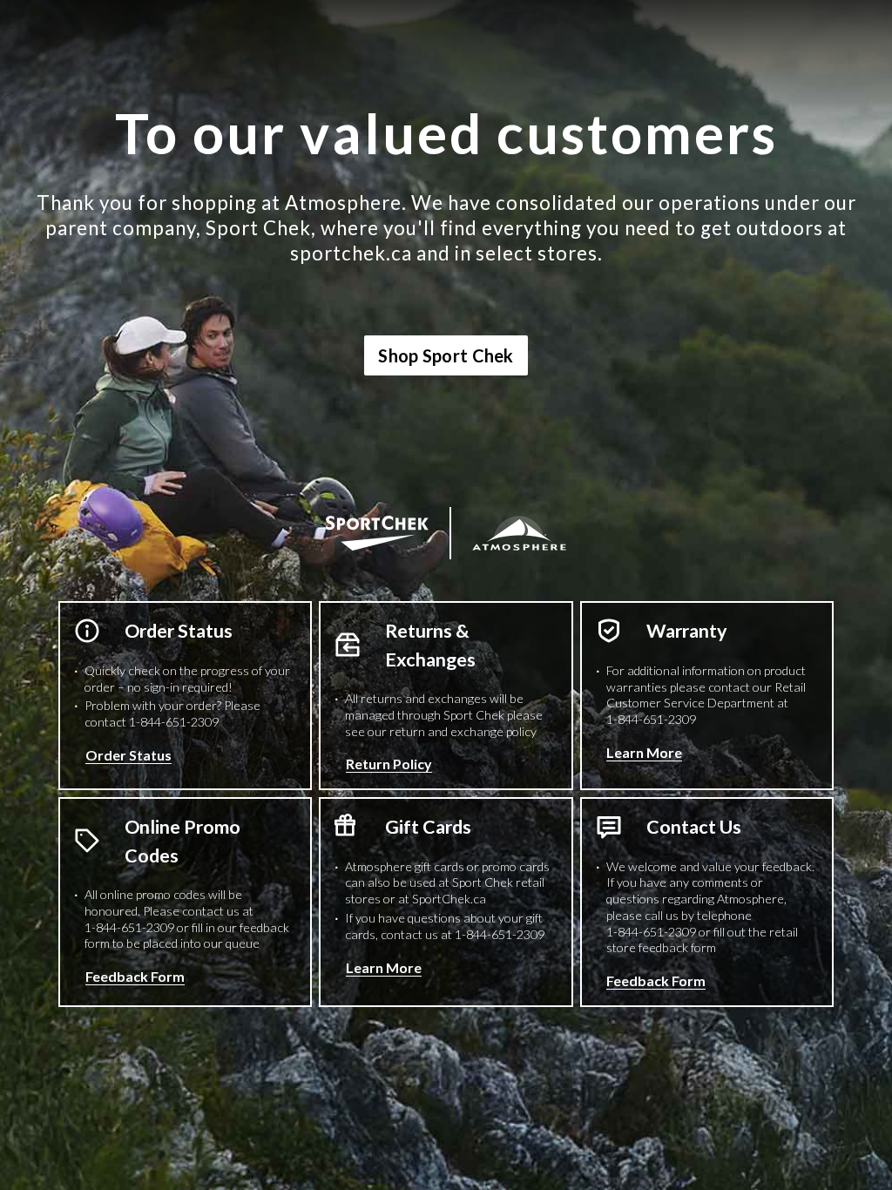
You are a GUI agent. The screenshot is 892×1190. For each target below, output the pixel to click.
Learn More (644, 752)
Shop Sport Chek (446, 355)
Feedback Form (135, 976)
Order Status (128, 755)
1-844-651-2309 (174, 721)
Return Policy (389, 763)
